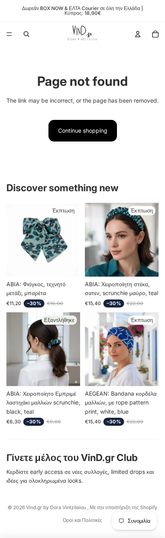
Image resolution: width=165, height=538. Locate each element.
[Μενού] (9, 34)
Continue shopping (82, 130)
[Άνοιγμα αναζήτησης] (26, 34)
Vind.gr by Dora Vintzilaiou (56, 507)
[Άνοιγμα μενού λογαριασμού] (138, 34)
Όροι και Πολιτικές (82, 520)
